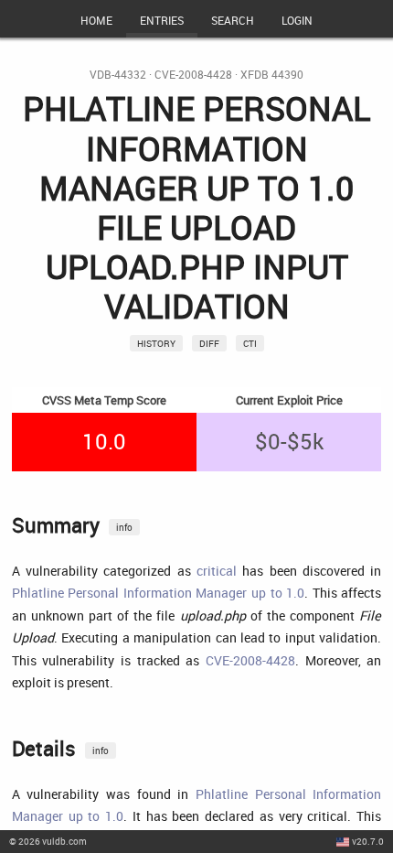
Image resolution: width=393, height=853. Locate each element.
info (124, 527)
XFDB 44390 (271, 74)
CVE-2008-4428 (193, 74)
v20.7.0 (368, 841)
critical (216, 570)
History (156, 343)
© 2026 (48, 841)
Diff (209, 343)
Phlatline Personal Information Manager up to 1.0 (158, 592)
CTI (250, 343)
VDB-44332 (118, 74)
